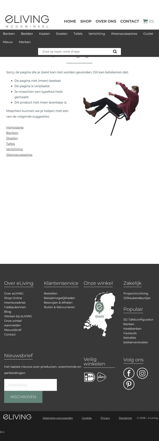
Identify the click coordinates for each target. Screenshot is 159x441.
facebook (128, 373)
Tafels (77, 34)
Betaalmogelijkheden (59, 298)
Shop (86, 21)
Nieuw (8, 42)
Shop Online (13, 298)
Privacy (105, 417)
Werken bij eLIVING (18, 316)
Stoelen (61, 34)
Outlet (148, 34)
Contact (129, 21)
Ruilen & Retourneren (59, 307)
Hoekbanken (132, 328)
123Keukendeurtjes (136, 298)
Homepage (15, 127)
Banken (9, 34)
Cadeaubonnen (15, 307)
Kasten (44, 34)
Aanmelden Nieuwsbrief (12, 327)
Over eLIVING (14, 293)
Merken (25, 42)
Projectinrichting (135, 293)
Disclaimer (125, 417)
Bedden (27, 34)
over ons (106, 21)
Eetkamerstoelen (135, 342)
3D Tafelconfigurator (138, 319)
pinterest (128, 384)
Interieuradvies (14, 302)
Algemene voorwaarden (58, 417)
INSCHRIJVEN (23, 397)
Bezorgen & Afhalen (58, 302)
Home (70, 21)
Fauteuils (130, 333)
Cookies (87, 417)
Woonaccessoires (124, 34)
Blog (7, 312)
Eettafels (129, 338)
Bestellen (50, 293)
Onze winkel (13, 321)
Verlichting (96, 34)
